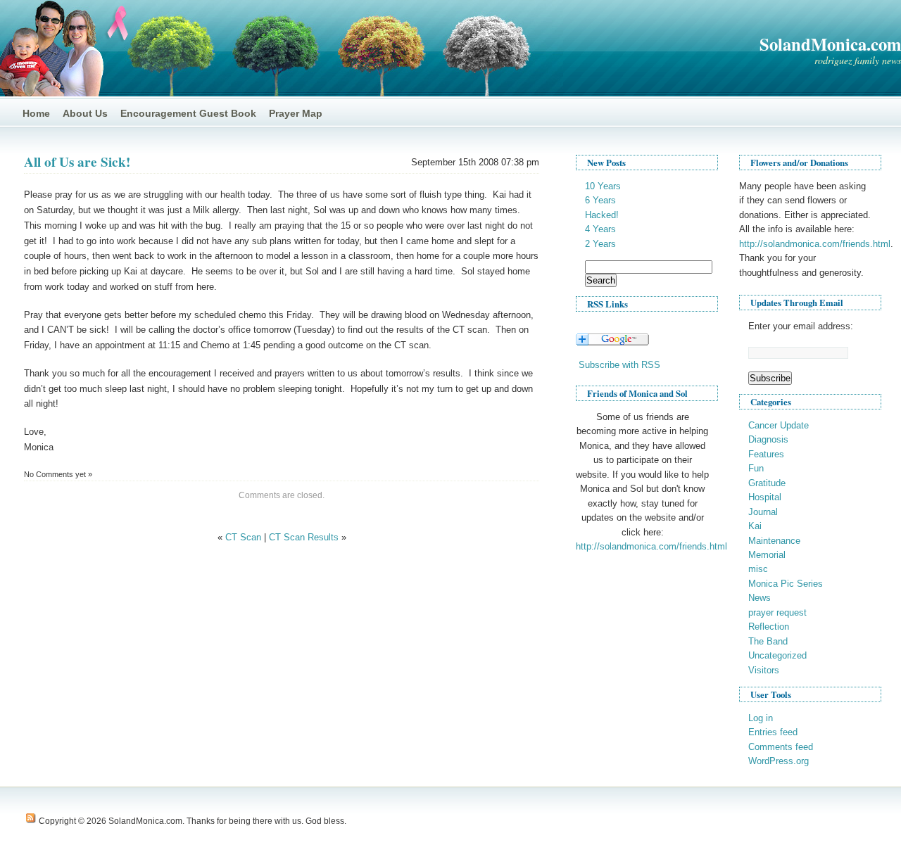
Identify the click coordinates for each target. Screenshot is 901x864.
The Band (768, 641)
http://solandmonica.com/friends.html (651, 546)
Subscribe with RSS (619, 365)
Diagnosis (768, 439)
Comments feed (780, 747)
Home (36, 113)
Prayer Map (295, 113)
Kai (755, 526)
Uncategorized (777, 655)
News (759, 597)
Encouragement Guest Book (188, 113)
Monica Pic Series (785, 583)
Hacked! (602, 215)
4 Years (600, 229)
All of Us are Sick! (77, 162)
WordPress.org (778, 761)
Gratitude (767, 483)
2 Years (600, 244)
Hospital (764, 497)
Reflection (768, 626)
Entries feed (773, 732)
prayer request (777, 612)
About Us (85, 113)
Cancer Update (778, 425)
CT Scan (243, 537)
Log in (760, 718)
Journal (763, 512)
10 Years (603, 186)
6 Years (600, 200)
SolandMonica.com (830, 44)
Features (766, 454)
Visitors (763, 670)
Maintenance (774, 540)
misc (758, 569)
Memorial (767, 554)
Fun (756, 468)
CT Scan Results (304, 537)
